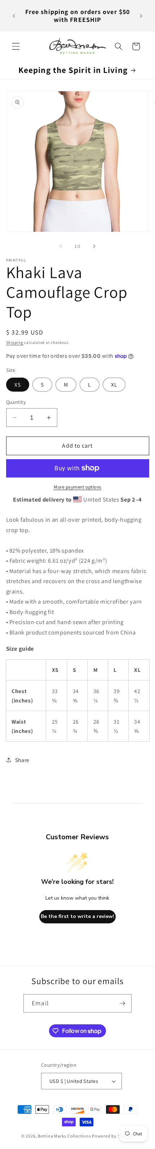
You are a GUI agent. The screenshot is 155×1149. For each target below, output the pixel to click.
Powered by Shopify (113, 1136)
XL (114, 384)
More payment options (77, 487)
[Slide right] (94, 246)
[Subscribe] (122, 1003)
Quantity (16, 401)
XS (17, 384)
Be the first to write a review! (77, 916)
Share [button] (22, 759)
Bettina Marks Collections (64, 1136)
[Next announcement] (141, 16)
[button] (16, 46)
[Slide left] (61, 246)
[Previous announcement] (14, 16)
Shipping (14, 342)
